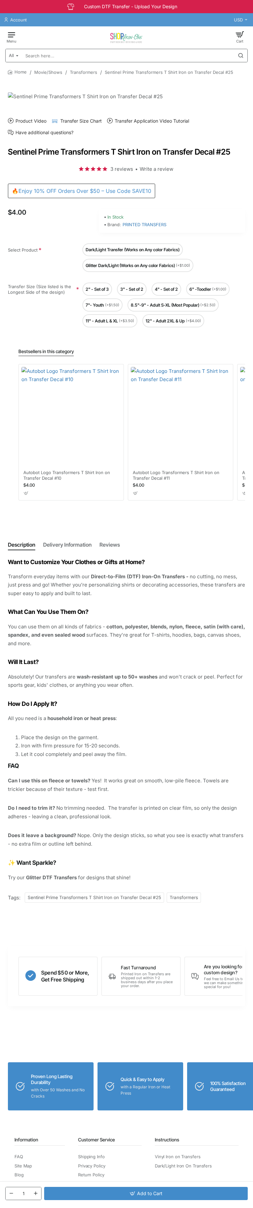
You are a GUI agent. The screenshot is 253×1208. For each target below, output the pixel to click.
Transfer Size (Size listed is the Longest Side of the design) (39, 289)
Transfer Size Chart (81, 121)
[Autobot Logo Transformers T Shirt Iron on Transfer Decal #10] (71, 417)
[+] (35, 1193)
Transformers (83, 72)
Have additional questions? (44, 132)
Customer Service (96, 1139)
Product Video (30, 121)
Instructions (167, 1139)
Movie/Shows (48, 72)
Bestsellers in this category (46, 351)
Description (21, 544)
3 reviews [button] (121, 169)
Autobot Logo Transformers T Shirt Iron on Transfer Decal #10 (66, 475)
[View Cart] (239, 36)
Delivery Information (67, 544)
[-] (11, 1193)
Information (26, 1139)
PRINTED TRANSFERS (144, 224)
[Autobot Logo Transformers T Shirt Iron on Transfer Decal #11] (180, 417)
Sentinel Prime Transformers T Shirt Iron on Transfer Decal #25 (94, 897)
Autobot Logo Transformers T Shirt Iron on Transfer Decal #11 (176, 475)
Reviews (109, 544)
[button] (146, 1193)
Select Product (23, 250)
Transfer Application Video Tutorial (152, 121)
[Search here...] (240, 55)
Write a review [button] (156, 169)
